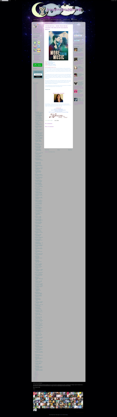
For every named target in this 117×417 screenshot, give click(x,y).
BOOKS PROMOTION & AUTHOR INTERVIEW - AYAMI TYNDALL (38, 115)
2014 (35, 100)
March (36, 373)
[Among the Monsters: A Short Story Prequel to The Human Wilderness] (82, 405)
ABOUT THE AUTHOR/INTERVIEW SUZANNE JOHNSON (81, 75)
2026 (35, 84)
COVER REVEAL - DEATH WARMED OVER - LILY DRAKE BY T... (39, 168)
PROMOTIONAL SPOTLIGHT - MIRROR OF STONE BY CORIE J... (39, 344)
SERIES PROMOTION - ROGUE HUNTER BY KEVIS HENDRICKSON (38, 184)
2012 (35, 378)
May (35, 110)
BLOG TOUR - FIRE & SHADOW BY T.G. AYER (39, 361)
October (36, 104)
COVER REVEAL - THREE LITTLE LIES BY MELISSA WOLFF (39, 328)
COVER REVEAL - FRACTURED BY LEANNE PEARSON (38, 308)
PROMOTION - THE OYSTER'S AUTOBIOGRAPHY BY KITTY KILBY (38, 123)
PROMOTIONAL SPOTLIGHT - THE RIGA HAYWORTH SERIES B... (39, 341)
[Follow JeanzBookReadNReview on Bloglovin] (76, 41)
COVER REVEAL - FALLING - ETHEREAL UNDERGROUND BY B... (39, 192)
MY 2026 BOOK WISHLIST (48, 21)
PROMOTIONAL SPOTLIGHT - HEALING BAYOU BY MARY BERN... (39, 358)
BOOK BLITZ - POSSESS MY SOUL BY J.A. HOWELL (38, 267)
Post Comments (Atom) (52, 151)
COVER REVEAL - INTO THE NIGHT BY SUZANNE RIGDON (38, 229)
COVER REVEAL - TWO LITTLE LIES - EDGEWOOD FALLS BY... (39, 322)
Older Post (70, 149)
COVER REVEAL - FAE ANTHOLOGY (38, 205)
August (36, 106)
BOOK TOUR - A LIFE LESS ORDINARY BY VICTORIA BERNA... (39, 305)
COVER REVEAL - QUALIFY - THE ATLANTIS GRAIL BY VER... (38, 314)
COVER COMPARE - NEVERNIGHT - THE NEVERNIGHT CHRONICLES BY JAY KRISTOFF (81, 83)
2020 (35, 92)
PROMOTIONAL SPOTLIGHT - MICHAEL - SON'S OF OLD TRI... (39, 133)
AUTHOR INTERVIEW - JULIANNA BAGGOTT (38, 118)
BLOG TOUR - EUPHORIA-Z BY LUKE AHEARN (39, 138)
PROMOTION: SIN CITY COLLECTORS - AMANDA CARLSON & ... (39, 189)
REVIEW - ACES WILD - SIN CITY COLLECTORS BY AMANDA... (39, 186)
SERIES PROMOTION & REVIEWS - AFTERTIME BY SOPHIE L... (39, 175)
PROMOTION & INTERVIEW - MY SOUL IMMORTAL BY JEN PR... (39, 369)
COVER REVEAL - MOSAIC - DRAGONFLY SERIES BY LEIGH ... (39, 302)
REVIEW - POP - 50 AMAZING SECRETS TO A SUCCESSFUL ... (39, 331)
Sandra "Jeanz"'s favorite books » (80, 412)
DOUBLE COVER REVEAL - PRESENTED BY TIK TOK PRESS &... (39, 178)
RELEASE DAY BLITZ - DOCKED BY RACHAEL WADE (38, 166)
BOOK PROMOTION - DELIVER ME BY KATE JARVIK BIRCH (38, 240)
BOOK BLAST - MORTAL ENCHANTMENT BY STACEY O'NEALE (38, 223)
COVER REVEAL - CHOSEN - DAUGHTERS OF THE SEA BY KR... (39, 270)
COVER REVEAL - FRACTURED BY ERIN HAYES (38, 251)
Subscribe (38, 76)
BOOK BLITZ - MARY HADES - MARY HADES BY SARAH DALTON (38, 201)
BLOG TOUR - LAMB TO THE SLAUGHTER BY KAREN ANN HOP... (38, 264)
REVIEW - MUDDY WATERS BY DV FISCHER (80, 59)
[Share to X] (56, 120)
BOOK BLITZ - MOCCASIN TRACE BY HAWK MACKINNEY (39, 153)
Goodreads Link (47, 89)
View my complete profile (36, 33)
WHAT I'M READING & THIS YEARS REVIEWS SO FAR (52, 19)
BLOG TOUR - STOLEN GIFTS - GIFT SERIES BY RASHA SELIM (39, 135)
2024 (35, 87)
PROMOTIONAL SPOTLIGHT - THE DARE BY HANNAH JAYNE (39, 113)
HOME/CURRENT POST (37, 19)
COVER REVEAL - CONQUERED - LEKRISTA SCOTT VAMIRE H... (38, 290)
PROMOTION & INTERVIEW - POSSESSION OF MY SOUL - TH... (38, 261)
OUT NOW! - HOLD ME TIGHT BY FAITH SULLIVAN (38, 364)
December (36, 101)
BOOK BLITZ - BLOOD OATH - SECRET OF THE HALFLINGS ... (39, 120)
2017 (35, 96)
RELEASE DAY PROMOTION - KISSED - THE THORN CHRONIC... (39, 366)
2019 (35, 93)
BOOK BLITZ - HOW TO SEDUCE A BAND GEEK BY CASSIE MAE (39, 325)
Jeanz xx (39, 24)
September (36, 105)
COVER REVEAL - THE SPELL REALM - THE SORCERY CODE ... (38, 317)
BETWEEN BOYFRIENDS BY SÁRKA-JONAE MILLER (80, 91)
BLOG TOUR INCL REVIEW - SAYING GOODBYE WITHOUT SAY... (38, 141)
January (36, 375)
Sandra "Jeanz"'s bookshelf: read (39, 391)
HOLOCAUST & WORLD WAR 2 (77, 21)
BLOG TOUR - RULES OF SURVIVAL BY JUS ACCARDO (38, 130)
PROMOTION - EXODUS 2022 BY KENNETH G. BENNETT (38, 296)
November (36, 102)
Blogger (67, 414)
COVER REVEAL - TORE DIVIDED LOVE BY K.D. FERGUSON (39, 198)
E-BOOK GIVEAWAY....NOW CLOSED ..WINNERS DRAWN (81, 99)
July (35, 108)
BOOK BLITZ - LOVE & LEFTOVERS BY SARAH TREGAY (39, 232)
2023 (35, 88)
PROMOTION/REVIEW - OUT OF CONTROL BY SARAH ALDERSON (38, 208)
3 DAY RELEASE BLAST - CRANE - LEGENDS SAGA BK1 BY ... (38, 156)
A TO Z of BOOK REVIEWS (37, 21)
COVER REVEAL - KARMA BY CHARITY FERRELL (39, 284)
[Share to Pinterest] (58, 120)
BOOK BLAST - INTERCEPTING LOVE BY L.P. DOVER (38, 144)
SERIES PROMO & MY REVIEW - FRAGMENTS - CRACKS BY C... (39, 349)
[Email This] (54, 120)
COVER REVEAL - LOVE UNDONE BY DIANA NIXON (38, 335)
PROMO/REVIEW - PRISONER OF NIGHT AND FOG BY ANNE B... (39, 293)
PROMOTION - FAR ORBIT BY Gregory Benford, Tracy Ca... (39, 352)
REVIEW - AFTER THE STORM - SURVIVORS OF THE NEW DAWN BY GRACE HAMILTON (78, 50)
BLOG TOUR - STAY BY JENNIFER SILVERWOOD (39, 320)
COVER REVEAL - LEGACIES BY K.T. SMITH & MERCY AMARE (38, 299)
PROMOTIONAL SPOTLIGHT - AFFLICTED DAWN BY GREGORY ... (38, 257)
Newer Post (47, 149)
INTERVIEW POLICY (66, 19)
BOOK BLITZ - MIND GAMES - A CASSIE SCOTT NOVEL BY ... (38, 217)
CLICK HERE (78, 44)
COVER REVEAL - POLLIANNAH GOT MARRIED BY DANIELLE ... (39, 159)
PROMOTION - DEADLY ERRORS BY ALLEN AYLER (38, 127)
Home (58, 149)
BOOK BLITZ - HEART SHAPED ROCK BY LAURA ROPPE (38, 235)
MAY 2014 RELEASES (38, 333)
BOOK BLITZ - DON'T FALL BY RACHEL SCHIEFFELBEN (38, 147)
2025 (35, 85)
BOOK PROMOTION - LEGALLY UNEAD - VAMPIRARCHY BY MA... (38, 150)
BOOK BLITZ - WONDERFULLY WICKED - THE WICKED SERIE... (39, 278)
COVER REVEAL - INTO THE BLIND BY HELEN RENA (38, 248)
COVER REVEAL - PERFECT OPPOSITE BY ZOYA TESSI (39, 355)
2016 (35, 97)
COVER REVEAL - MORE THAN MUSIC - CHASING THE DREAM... (39, 311)
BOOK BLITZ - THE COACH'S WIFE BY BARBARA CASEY (38, 163)
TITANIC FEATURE (67, 21)
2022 (35, 89)
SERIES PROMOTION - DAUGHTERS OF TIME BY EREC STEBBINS (38, 181)
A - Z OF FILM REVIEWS (58, 21)
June (35, 109)
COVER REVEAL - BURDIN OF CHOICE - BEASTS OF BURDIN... (39, 286)
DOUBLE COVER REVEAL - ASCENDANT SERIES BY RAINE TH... (39, 275)
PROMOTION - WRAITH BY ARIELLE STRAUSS (39, 237)
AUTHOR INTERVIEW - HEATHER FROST (80, 67)
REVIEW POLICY (74, 19)
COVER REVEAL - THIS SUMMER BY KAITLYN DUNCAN (38, 195)
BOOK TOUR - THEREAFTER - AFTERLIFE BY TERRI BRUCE (38, 226)
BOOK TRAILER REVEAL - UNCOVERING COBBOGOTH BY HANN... (39, 214)
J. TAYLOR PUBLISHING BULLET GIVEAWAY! (38, 203)
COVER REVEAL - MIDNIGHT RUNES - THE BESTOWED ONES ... (39, 243)
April (35, 371)
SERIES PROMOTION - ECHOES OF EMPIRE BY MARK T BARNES (39, 220)
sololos (61, 414)
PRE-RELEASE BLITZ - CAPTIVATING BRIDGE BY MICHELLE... (38, 210)
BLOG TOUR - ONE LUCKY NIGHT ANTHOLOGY (39, 273)
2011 (35, 380)
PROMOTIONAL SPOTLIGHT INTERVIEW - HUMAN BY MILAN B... (39, 346)
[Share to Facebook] (57, 120)
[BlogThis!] (55, 120)
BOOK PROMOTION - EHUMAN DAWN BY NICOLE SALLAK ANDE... (38, 172)
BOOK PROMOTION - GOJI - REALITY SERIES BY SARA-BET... (39, 254)
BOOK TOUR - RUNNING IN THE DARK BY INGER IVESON (39, 246)
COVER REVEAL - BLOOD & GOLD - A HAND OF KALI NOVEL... (39, 338)
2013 (35, 377)
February (36, 374)
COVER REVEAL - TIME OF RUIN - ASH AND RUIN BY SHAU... (38, 281)
